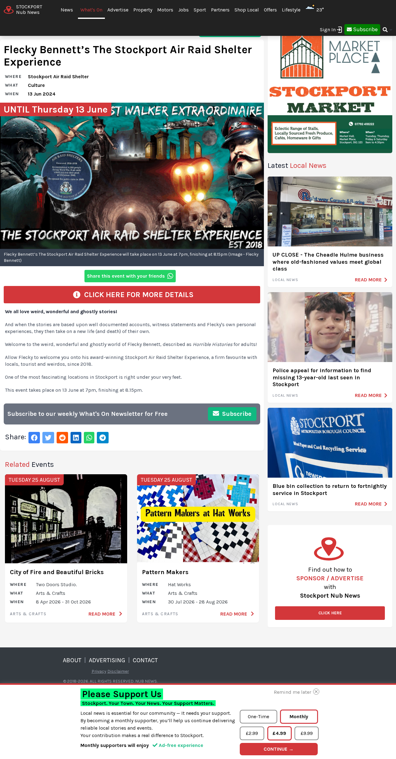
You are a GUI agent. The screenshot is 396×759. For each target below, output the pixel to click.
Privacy (99, 671)
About (72, 660)
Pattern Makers (165, 572)
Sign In (328, 29)
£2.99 (252, 733)
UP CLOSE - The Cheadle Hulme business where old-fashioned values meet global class (328, 261)
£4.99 (279, 733)
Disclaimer (118, 671)
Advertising (107, 660)
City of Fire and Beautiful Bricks (57, 572)
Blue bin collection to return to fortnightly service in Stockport (330, 490)
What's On (91, 10)
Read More (102, 614)
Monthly (299, 716)
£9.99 (307, 733)
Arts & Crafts (28, 613)
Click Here (330, 613)
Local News (285, 280)
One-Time (258, 716)
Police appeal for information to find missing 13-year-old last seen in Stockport (322, 377)
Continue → (279, 749)
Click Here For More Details (137, 294)
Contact (145, 660)
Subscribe (236, 413)
